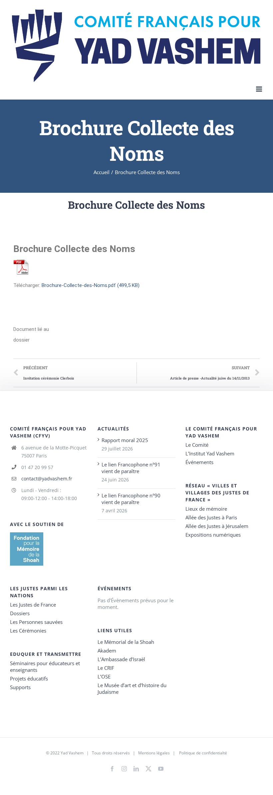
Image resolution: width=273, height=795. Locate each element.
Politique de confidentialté (203, 753)
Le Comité (196, 444)
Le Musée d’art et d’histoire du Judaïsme (132, 688)
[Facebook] (112, 768)
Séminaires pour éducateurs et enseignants (45, 666)
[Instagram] (124, 768)
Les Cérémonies (28, 630)
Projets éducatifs (29, 678)
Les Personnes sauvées (36, 622)
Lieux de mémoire (206, 508)
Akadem (107, 650)
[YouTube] (160, 768)
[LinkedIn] (136, 768)
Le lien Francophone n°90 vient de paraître (131, 498)
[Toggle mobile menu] (259, 89)
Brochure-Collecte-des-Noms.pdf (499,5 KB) (90, 285)
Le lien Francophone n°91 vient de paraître (131, 467)
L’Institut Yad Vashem (209, 453)
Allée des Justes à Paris (211, 517)
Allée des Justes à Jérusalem (216, 526)
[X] (148, 767)
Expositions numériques (213, 534)
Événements (199, 462)
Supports (20, 687)
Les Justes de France (33, 604)
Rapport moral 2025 (125, 440)
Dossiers (20, 613)
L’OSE (104, 676)
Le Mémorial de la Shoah (126, 642)
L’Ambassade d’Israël (121, 659)
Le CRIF (106, 667)
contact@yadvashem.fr (46, 478)
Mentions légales (154, 753)
